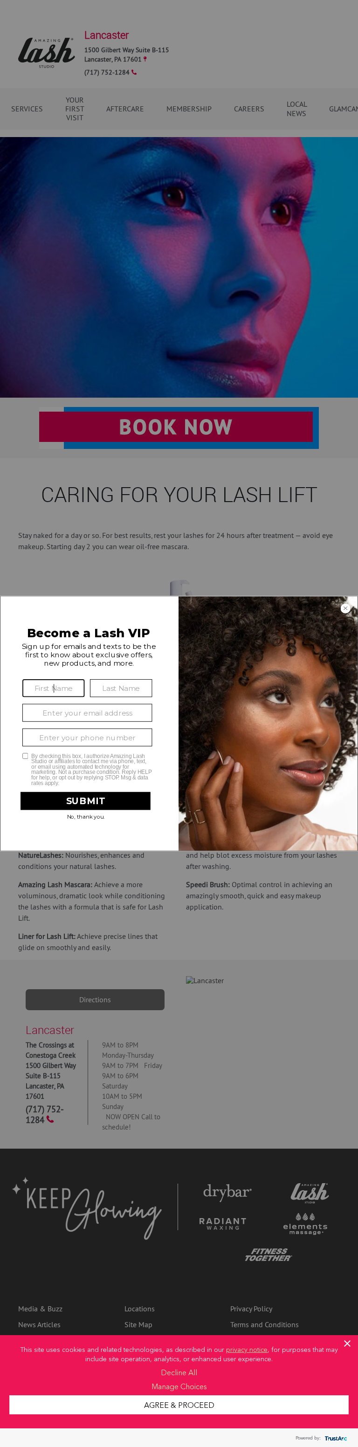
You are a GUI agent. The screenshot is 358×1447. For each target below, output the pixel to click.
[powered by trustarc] (335, 1438)
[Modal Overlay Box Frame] (179, 723)
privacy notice (247, 1349)
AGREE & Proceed (179, 1404)
